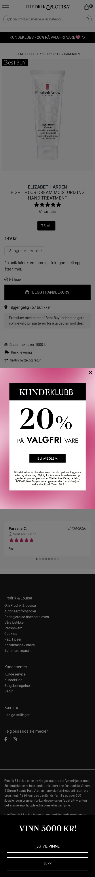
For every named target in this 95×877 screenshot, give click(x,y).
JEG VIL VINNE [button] (48, 846)
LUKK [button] (47, 863)
